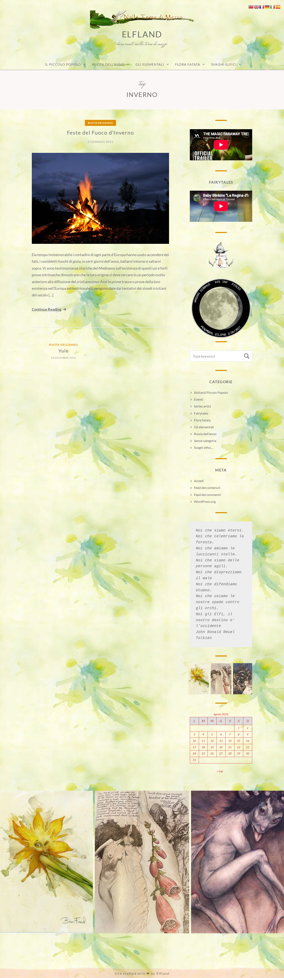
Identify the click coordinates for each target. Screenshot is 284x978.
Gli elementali (204, 427)
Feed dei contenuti (207, 488)
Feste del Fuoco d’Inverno (100, 132)
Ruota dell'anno (100, 122)
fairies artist (202, 406)
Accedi (199, 481)
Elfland (142, 34)
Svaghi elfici (224, 64)
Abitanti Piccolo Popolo (211, 392)
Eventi (198, 399)
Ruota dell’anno (108, 64)
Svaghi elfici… (203, 447)
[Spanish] (278, 6)
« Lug (220, 771)
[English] (256, 6)
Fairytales (201, 413)
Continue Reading (46, 309)
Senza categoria (205, 441)
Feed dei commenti (207, 495)
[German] (267, 6)
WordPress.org (205, 501)
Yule (63, 350)
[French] (262, 6)
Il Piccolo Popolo (63, 64)
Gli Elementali (150, 64)
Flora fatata (187, 64)
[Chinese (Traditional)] (251, 6)
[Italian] (272, 6)
